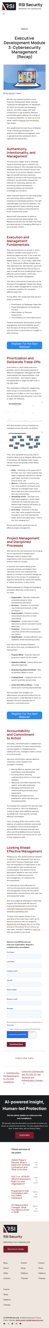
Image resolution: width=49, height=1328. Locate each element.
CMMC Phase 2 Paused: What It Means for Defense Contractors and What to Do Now (20, 1165)
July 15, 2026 (36, 1164)
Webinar (24, 29)
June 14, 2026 (36, 1180)
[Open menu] (3, 13)
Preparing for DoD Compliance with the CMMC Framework (20, 1194)
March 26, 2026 (35, 1194)
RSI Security (30, 4)
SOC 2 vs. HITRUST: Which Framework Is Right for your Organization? (21, 1180)
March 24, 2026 (35, 1208)
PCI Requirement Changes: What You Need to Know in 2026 (20, 1208)
